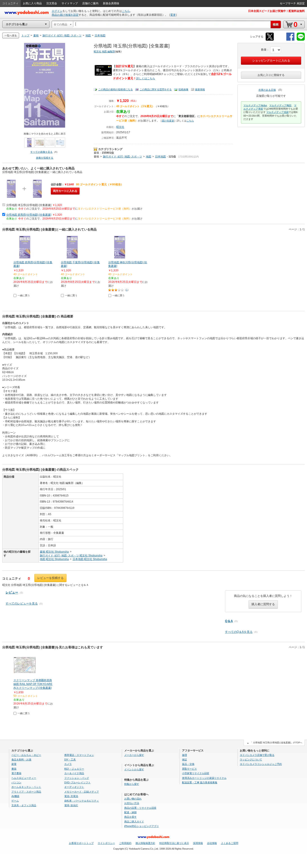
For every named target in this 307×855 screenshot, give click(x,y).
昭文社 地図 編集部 (104, 51)
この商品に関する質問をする (156, 89)
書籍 (96, 152)
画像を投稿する (44, 157)
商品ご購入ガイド (134, 821)
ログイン (57, 11)
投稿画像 (183, 89)
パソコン (16, 782)
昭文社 (120, 126)
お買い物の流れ (133, 798)
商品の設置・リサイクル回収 (140, 807)
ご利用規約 (125, 843)
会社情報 (212, 843)
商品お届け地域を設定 (65, 14)
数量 (264, 49)
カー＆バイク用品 (74, 773)
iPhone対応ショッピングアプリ (141, 826)
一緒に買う (24, 295)
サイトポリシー (106, 843)
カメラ (68, 764)
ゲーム (15, 800)
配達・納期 (130, 812)
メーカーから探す (134, 755)
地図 (148, 156)
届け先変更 (168, 120)
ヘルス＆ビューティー (23, 778)
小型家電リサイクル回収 (195, 773)
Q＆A (229, 621)
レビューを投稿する (50, 578)
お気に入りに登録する (271, 75)
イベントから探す (134, 769)
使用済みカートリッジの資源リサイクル (204, 778)
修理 (184, 755)
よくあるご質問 (229, 843)
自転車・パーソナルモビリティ (81, 800)
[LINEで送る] (301, 40)
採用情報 (198, 843)
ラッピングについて (251, 759)
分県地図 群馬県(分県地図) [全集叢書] (28, 214)
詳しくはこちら (145, 78)
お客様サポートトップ (81, 843)
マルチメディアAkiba (255, 105)
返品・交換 (188, 764)
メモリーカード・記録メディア (81, 791)
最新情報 (200, 89)
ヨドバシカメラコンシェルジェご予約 (261, 764)
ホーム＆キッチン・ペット (26, 787)
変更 (173, 14)
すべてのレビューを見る (22, 603)
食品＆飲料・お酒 (21, 759)
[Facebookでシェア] (290, 40)
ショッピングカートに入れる (271, 60)
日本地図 (160, 156)
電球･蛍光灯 (71, 805)
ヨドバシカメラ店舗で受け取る (257, 755)
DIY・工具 (70, 759)
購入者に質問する (263, 604)
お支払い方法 (131, 803)
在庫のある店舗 (267, 90)
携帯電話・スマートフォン (79, 755)
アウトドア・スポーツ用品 (26, 791)
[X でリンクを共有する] (270, 40)
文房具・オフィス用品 (23, 805)
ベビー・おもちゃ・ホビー (26, 755)
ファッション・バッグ (76, 778)
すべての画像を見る (41, 152)
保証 (184, 759)
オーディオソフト (74, 787)
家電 (13, 764)
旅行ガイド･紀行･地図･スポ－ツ (122, 156)
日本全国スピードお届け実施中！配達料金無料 (276, 11)
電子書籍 (16, 773)
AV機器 (15, 796)
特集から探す (131, 784)
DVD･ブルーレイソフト (77, 782)
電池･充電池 (71, 796)
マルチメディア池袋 (277, 112)
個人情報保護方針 (145, 843)
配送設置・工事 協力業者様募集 (199, 782)
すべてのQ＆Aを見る (239, 631)
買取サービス (189, 768)
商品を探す (130, 816)
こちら (126, 11)
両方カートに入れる (65, 191)
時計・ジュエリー (74, 768)
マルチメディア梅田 (280, 105)
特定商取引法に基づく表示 (174, 843)
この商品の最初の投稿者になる (115, 89)
